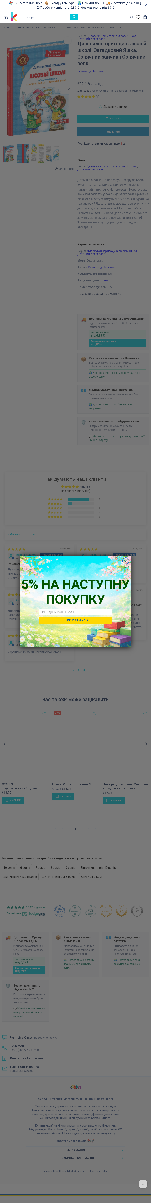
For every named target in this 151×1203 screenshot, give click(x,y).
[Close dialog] (125, 561)
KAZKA (14, 17)
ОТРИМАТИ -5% (75, 620)
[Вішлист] (138, 17)
